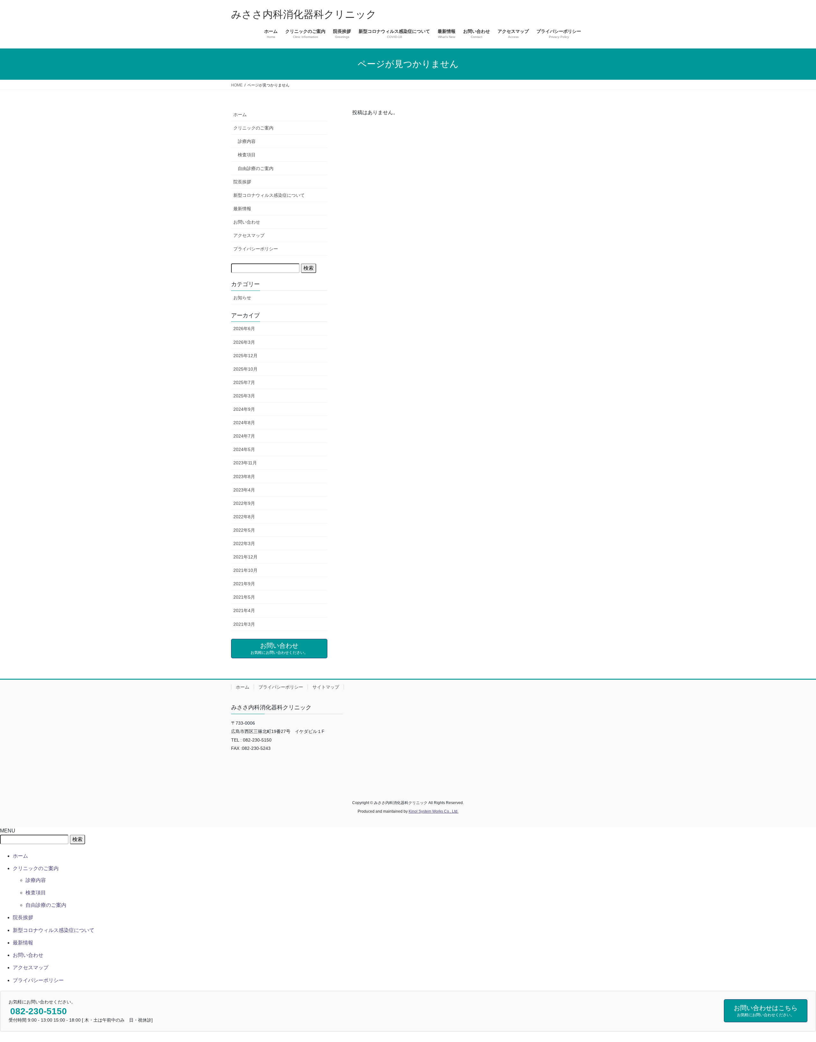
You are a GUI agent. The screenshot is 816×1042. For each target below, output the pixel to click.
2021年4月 (244, 610)
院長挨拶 (242, 181)
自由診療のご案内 (255, 168)
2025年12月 (245, 355)
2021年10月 (245, 570)
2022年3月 (244, 543)
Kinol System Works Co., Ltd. (433, 811)
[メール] (236, 762)
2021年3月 (244, 624)
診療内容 (247, 141)
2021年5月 (244, 597)
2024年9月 (244, 409)
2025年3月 (244, 395)
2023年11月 (245, 462)
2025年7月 (244, 382)
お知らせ (242, 297)
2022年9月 (244, 503)
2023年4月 (244, 489)
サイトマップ (325, 687)
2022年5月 (244, 530)
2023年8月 (244, 476)
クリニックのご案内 (253, 127)
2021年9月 (244, 583)
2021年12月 (245, 556)
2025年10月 (245, 369)
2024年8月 (244, 422)
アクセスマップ (249, 235)
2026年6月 (244, 328)
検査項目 (247, 154)
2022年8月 (244, 516)
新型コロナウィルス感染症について (269, 195)
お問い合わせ (246, 222)
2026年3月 (244, 342)
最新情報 (242, 208)
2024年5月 (244, 449)
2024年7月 (244, 436)
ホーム (240, 114)
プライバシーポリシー (255, 248)
